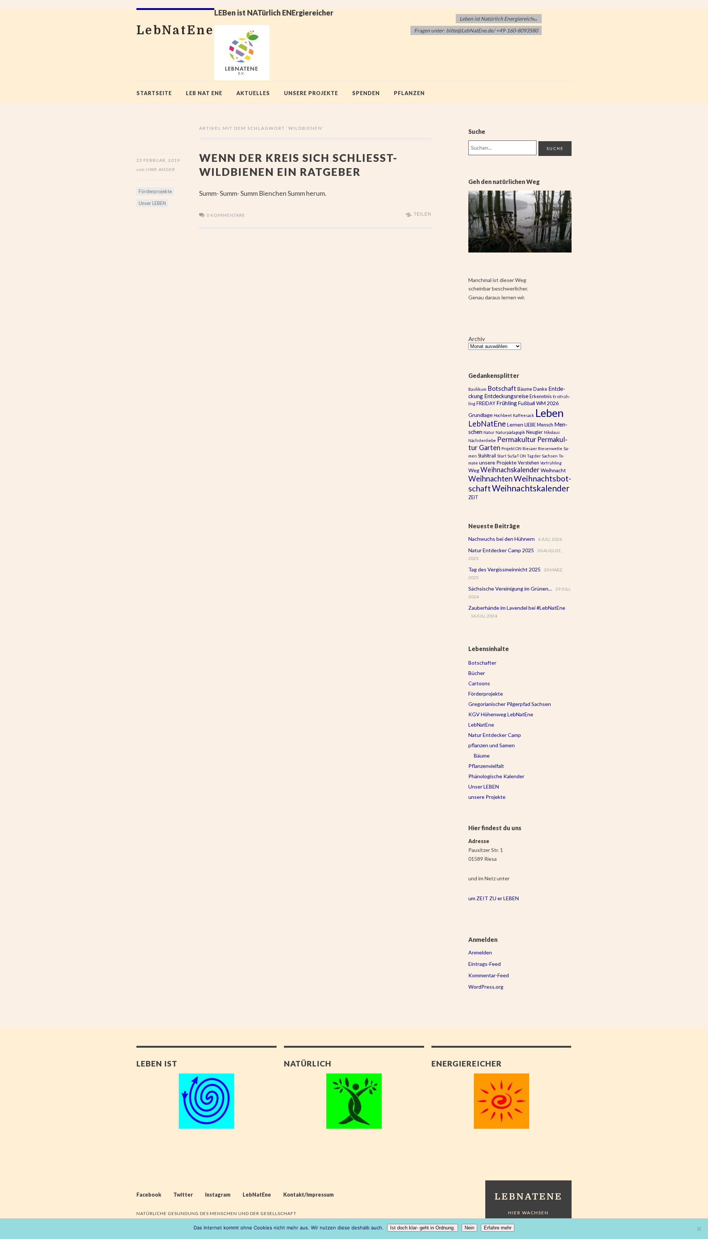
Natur (488, 432)
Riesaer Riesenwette (542, 448)
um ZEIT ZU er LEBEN (493, 898)
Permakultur (516, 439)
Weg (473, 470)
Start (501, 455)
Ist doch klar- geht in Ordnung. (422, 1228)
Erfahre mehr (497, 1228)
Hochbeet (503, 415)
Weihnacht (553, 470)
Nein (469, 1228)
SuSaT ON (516, 455)
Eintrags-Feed (484, 964)
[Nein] (698, 1228)
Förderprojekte (155, 191)
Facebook (148, 1194)
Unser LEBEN (152, 203)
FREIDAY (485, 403)
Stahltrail (487, 456)
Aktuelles (253, 93)
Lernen (515, 424)
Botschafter (482, 662)
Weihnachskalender (509, 470)
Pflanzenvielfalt (486, 766)
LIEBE (530, 425)
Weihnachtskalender (531, 488)
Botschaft (501, 388)
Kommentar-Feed (488, 975)
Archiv (476, 338)
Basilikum (477, 389)
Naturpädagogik (510, 432)
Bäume (524, 389)
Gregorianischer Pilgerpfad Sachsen (509, 704)
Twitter (183, 1194)
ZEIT (473, 497)
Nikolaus (552, 432)
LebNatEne (487, 423)
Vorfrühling (551, 462)
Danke (540, 389)
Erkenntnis (541, 396)
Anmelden (480, 952)
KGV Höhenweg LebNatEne (500, 714)
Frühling (506, 403)
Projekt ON (511, 448)
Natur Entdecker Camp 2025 (501, 550)
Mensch (545, 425)
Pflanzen (409, 93)
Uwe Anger (160, 169)
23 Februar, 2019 (158, 160)
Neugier (534, 432)
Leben (549, 412)
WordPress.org (485, 987)
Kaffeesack (523, 415)
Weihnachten (490, 478)
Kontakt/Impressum (308, 1194)
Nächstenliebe (482, 440)
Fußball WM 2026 (538, 403)
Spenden (366, 93)
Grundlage (480, 415)
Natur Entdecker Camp (494, 735)
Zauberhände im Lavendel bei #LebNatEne (516, 608)
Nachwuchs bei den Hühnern (501, 539)
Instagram (217, 1194)
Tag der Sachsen (542, 455)
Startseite (154, 93)
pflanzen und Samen (491, 745)
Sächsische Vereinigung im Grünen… (510, 588)
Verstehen (528, 463)
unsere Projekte (311, 93)
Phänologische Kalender (496, 776)
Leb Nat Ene (204, 93)
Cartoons (479, 683)
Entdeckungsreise (506, 396)
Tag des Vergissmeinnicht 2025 (504, 569)
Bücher (476, 673)
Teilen (422, 214)
